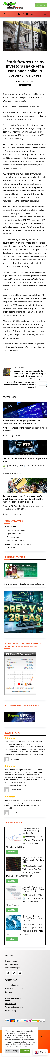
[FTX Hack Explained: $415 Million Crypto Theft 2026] (25, 447)
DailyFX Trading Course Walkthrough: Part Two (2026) (33, 859)
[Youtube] (27, 14)
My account (41, 5)
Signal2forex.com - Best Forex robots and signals (24, 584)
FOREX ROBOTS (11, 526)
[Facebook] (19, 14)
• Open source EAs (13, 533)
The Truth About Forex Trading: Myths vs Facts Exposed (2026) (33, 889)
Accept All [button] (25, 1051)
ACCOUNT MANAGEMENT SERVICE (19, 544)
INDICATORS (10, 547)
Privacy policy (10, 1010)
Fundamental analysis (14, 988)
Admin (20, 81)
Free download (11, 961)
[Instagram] (23, 14)
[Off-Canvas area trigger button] (45, 14)
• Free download (12, 537)
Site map (8, 992)
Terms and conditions (14, 1007)
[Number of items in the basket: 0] (5, 14)
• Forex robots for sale (15, 540)
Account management (14, 967)
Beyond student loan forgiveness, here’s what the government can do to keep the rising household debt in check (23, 499)
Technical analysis (12, 985)
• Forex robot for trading (15, 530)
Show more (38, 754)
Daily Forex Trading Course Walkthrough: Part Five (32, 918)
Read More (12, 852)
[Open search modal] (32, 14)
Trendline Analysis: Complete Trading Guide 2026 (30, 830)
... (17, 430)
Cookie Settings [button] (12, 1051)
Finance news (25, 85)
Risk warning (10, 1004)
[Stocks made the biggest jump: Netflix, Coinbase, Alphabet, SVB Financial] (25, 410)
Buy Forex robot (11, 964)
